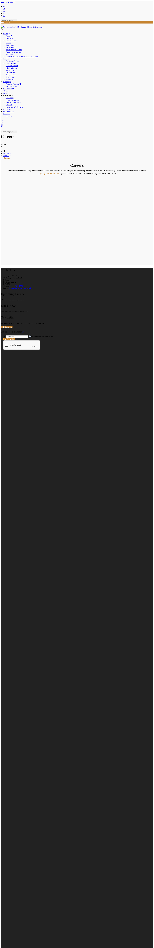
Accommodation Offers (14, 50)
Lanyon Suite (10, 73)
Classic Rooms (11, 63)
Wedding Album (11, 86)
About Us (9, 36)
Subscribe (9, 54)
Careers (8, 43)
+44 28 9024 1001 (8, 2)
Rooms (6, 59)
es (4, 11)
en (4, 8)
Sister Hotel (10, 45)
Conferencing (8, 89)
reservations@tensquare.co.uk (19, 288)
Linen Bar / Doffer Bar (13, 102)
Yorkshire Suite (11, 75)
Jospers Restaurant (12, 100)
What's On (9, 38)
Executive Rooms (12, 66)
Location (9, 116)
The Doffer (9, 98)
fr (4, 13)
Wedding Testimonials (13, 84)
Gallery (6, 91)
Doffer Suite (10, 77)
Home (5, 34)
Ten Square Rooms (12, 61)
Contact (6, 114)
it (4, 15)
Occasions (7, 93)
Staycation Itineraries (13, 52)
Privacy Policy (11, 47)
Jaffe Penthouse (11, 68)
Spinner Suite (10, 79)
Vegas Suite (10, 70)
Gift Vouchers (8, 111)
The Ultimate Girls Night (14, 107)
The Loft (9, 105)
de (4, 6)
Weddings (7, 82)
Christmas (7, 109)
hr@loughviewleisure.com (48, 173)
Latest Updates (11, 40)
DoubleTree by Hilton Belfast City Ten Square (22, 57)
